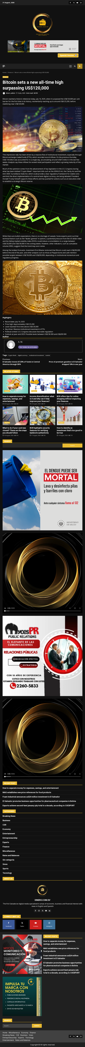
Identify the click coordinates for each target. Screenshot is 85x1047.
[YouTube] (46, 901)
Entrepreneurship (10, 828)
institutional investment (36, 346)
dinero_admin (10, 83)
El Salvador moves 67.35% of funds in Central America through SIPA (21, 352)
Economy (7, 819)
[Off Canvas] (4, 57)
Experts (6, 833)
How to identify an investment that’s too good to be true (69, 406)
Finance (5, 67)
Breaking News (9, 806)
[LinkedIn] (49, 901)
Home (5, 1023)
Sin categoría (8, 850)
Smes (5, 855)
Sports (5, 859)
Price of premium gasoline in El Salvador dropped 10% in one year (65, 352)
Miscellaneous (9, 841)
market (48, 346)
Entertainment (9, 824)
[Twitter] (42, 901)
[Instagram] (39, 901)
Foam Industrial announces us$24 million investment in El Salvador (31, 787)
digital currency (22, 346)
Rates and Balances (11, 846)
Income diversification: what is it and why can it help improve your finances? (42, 374)
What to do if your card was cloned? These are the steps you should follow (15, 406)
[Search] (74, 57)
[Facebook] (35, 901)
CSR (4, 815)
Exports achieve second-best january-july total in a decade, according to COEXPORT (39, 796)
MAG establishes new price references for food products (27, 783)
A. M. (20, 332)
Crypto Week (12, 346)
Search (7, 432)
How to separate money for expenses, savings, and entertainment (15, 374)
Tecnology (7, 863)
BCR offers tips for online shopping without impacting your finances (69, 374)
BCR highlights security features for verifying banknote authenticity (42, 406)
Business (6, 811)
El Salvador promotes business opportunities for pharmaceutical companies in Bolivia (39, 791)
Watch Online (79, 56)
